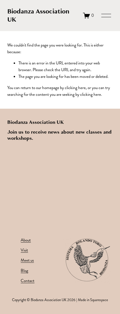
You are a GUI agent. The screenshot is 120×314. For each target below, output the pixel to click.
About (26, 240)
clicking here (75, 88)
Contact (27, 281)
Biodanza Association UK (38, 15)
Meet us (27, 260)
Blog (24, 271)
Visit (24, 250)
